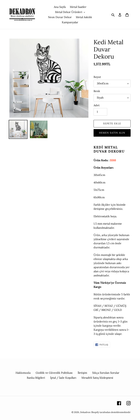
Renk (97, 91)
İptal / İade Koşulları (63, 377)
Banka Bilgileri (36, 377)
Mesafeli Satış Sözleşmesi (97, 377)
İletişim (82, 372)
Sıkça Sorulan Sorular (105, 372)
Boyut (97, 77)
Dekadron (85, 412)
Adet (97, 105)
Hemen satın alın (112, 132)
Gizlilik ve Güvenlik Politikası (54, 372)
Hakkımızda (23, 372)
